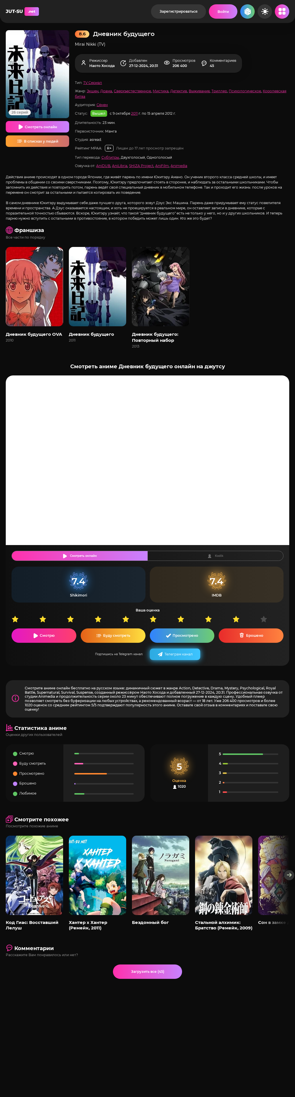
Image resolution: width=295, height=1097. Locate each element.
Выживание (199, 91)
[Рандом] (247, 11)
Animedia (179, 166)
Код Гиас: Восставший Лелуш (32, 925)
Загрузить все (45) (147, 971)
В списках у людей (41, 141)
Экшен (93, 91)
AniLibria (119, 166)
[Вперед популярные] (289, 875)
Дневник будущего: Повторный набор (155, 337)
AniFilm (162, 166)
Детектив (178, 91)
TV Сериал (92, 82)
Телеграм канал (178, 654)
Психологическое (245, 91)
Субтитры (110, 157)
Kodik (219, 556)
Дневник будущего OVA (34, 334)
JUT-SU (20, 11)
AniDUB (103, 166)
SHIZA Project (141, 166)
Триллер (219, 91)
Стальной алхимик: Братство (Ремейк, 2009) (223, 925)
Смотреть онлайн (41, 127)
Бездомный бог (150, 922)
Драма (106, 91)
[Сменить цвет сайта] (265, 11)
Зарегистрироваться (178, 11)
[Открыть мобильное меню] (282, 11)
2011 (134, 113)
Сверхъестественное (132, 91)
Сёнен (102, 105)
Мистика (161, 91)
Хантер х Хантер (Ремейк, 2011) (88, 925)
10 (274, 619)
